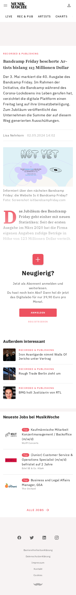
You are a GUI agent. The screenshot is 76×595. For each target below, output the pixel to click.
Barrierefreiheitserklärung (38, 532)
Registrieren (38, 303)
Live (8, 16)
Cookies (38, 557)
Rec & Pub (25, 16)
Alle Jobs (35, 492)
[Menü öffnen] (5, 5)
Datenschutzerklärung (38, 538)
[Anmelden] (69, 5)
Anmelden (38, 294)
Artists (44, 16)
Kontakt (38, 551)
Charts (62, 16)
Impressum (38, 545)
